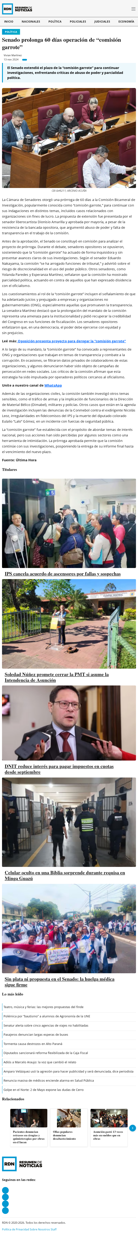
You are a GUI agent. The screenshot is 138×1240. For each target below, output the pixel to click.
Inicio (8, 21)
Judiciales (102, 21)
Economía (126, 21)
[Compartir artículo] (24, 60)
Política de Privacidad (15, 1229)
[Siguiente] (132, 1128)
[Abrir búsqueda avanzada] (127, 9)
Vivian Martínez (13, 55)
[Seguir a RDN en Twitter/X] (5, 1203)
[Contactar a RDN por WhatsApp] (5, 1210)
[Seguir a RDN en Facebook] (5, 1190)
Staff (54, 1229)
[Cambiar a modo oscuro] (122, 9)
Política (54, 21)
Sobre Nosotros (40, 1229)
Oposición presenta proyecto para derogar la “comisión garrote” (71, 341)
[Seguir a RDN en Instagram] (5, 1197)
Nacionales (31, 21)
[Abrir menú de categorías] (133, 8)
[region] (69, 1128)
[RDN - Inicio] (18, 9)
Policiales (78, 21)
